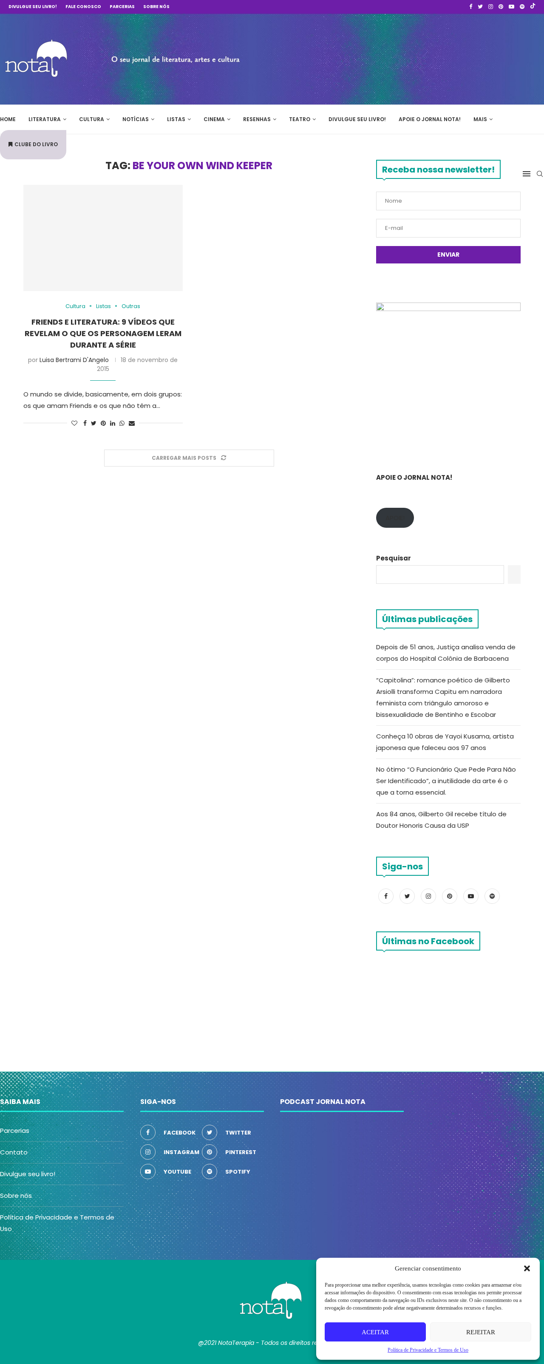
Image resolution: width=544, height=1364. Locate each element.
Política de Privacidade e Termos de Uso (428, 1350)
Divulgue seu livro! (32, 6)
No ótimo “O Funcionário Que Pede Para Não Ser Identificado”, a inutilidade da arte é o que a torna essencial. (446, 781)
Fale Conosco (83, 6)
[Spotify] (522, 7)
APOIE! (395, 517)
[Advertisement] (416, 58)
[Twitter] (480, 7)
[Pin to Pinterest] (103, 423)
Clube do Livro (36, 144)
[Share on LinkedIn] (112, 423)
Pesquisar (393, 558)
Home (8, 119)
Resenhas (257, 119)
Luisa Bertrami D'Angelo (74, 360)
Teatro (299, 119)
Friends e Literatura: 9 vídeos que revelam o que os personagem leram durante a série (103, 333)
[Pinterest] (501, 7)
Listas (176, 119)
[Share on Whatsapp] (122, 423)
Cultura (91, 119)
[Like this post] (74, 423)
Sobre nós (156, 6)
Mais (480, 119)
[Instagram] (490, 7)
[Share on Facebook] (85, 423)
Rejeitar (480, 1332)
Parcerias (122, 6)
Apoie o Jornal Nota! (430, 119)
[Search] (540, 173)
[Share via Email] (132, 423)
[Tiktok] (533, 7)
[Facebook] (470, 7)
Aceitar (375, 1332)
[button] (527, 1268)
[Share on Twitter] (93, 423)
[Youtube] (511, 7)
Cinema (214, 119)
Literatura (44, 119)
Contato (14, 1152)
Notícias (135, 119)
